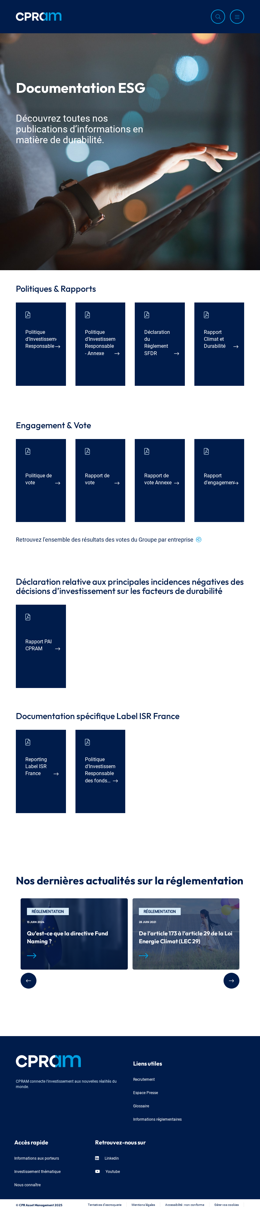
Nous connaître (27, 1184)
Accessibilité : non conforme (184, 1204)
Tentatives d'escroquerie (104, 1204)
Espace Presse (145, 1092)
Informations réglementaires (157, 1119)
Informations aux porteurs (36, 1158)
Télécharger (36, 370)
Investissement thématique (37, 1171)
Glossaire (141, 1105)
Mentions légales (143, 1204)
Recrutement (144, 1079)
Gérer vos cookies (226, 1204)
